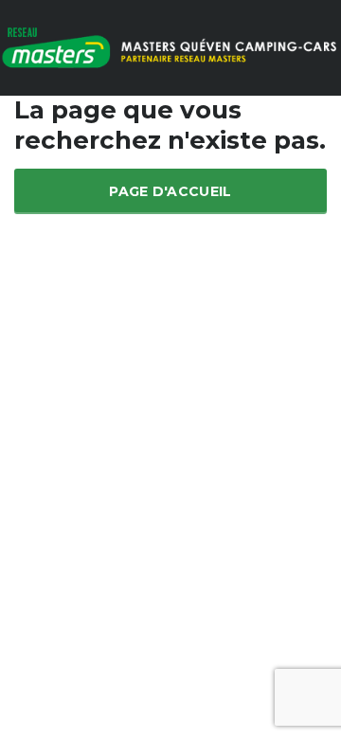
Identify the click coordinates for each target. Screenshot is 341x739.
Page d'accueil (170, 191)
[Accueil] (170, 46)
